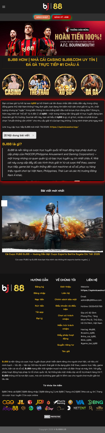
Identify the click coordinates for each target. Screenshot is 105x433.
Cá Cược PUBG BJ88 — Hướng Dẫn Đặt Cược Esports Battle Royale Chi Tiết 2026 (52, 254)
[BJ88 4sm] (52, 6)
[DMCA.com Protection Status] (52, 416)
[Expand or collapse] (33, 135)
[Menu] (3, 6)
